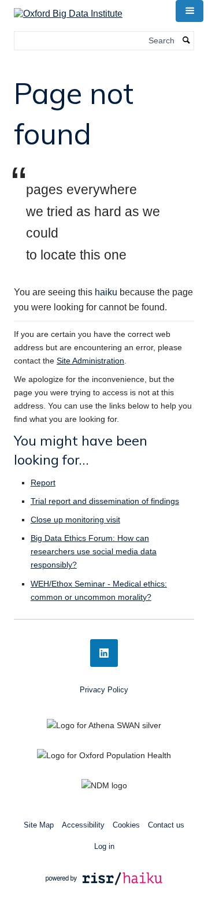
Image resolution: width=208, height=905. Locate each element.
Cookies (126, 825)
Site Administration (90, 360)
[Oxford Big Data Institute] (68, 10)
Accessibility (83, 825)
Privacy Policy (104, 689)
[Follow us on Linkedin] (104, 653)
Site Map (39, 825)
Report (43, 482)
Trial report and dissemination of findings (105, 501)
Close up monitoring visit (75, 519)
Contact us (166, 825)
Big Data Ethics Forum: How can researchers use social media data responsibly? (94, 551)
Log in (104, 846)
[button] (189, 11)
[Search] (187, 41)
